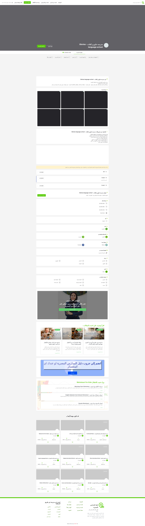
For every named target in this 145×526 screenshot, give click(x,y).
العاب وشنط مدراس (18, 2)
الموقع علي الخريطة (41, 195)
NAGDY (75, 523)
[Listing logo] (106, 45)
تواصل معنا (69, 504)
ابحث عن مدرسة (79, 507)
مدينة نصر (49, 516)
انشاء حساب (4, 2)
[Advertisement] (74, 67)
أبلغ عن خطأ (69, 507)
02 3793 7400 (102, 206)
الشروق (49, 511)
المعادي (58, 509)
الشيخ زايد (58, 511)
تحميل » (101, 390)
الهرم (59, 514)
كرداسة (49, 514)
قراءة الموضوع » (57, 353)
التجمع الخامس (57, 506)
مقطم (59, 516)
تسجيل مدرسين (27, 2)
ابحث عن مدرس (80, 504)
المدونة (70, 510)
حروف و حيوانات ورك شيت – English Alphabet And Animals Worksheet (84, 395)
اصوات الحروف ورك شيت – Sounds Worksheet (91, 403)
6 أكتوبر (49, 506)
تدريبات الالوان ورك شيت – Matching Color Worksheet (89, 386)
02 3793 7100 (102, 209)
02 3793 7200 (102, 203)
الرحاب (49, 509)
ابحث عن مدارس (53, 2)
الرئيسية (59, 2)
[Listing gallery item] (96, 99)
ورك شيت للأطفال (36, 2)
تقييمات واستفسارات (67, 52)
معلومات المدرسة (79, 52)
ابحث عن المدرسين (44, 2)
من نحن (69, 501)
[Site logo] (142, 2)
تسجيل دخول (9, 2)
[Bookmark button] (97, 442)
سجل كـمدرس (80, 510)
